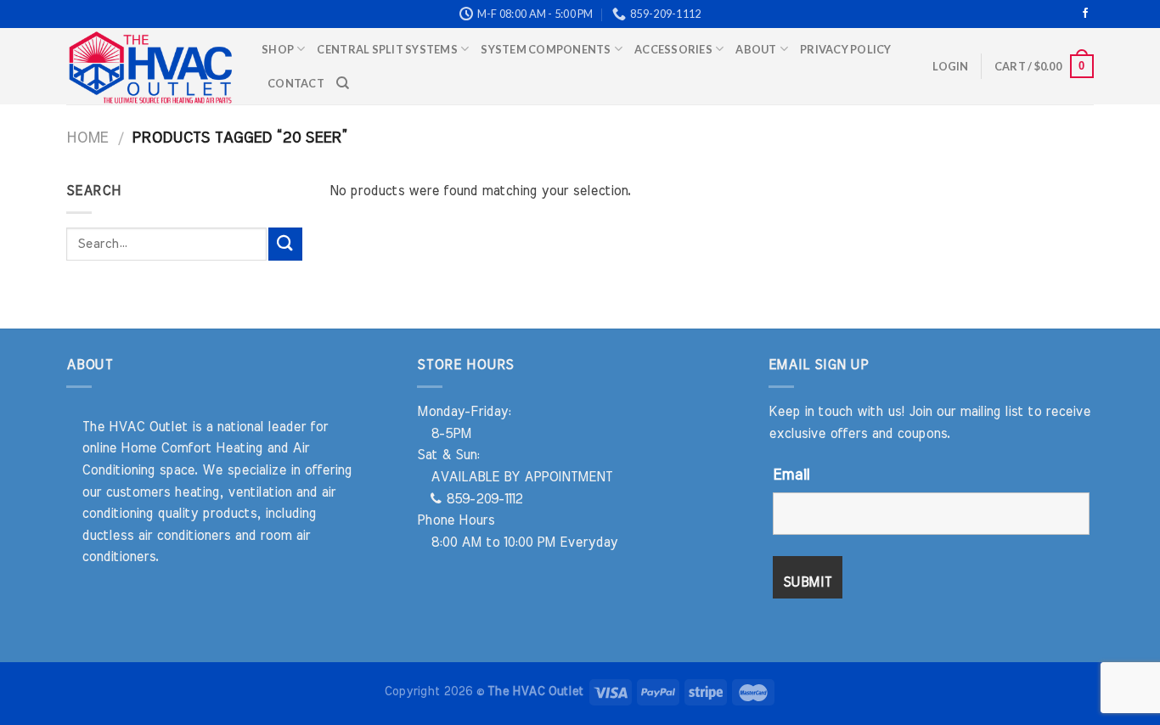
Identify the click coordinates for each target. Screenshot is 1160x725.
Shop (278, 49)
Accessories (673, 49)
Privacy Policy (846, 49)
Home (87, 138)
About (755, 49)
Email (791, 475)
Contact (295, 83)
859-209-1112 (482, 499)
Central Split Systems (387, 49)
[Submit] (285, 244)
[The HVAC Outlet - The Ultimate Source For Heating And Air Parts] (151, 66)
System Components (546, 49)
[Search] (342, 83)
